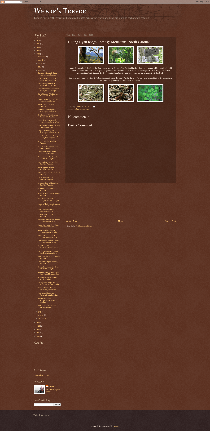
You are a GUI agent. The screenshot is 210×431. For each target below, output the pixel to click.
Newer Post (72, 221)
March (41, 60)
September (42, 318)
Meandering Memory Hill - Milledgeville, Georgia (48, 84)
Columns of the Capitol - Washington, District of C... (48, 110)
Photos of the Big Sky (41, 375)
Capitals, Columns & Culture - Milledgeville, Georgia (48, 74)
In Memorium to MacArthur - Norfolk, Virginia (49, 184)
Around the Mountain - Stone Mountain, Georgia (48, 268)
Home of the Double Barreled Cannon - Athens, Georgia (49, 205)
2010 (38, 44)
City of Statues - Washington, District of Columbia (48, 95)
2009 (38, 40)
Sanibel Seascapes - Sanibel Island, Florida (48, 147)
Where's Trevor (60, 10)
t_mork (51, 386)
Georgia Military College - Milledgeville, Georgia (47, 79)
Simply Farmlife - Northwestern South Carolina (46, 300)
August (41, 315)
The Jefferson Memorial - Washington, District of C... (48, 121)
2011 (38, 47)
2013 (38, 54)
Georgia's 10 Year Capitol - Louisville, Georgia (47, 152)
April (40, 63)
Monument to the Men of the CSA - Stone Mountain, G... (48, 273)
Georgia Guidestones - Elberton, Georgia (46, 210)
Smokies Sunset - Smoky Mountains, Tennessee (47, 289)
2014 (38, 323)
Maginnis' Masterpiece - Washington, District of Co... (49, 131)
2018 (38, 336)
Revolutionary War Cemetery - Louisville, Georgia (49, 158)
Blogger (117, 426)
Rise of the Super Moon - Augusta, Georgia (47, 306)
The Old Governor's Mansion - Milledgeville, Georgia (49, 90)
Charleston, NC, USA (82, 109)
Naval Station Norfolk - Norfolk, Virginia (46, 168)
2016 (38, 329)
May (40, 67)
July (40, 312)
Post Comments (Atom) (84, 226)
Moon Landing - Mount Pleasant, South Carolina (47, 231)
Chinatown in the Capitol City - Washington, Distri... (49, 100)
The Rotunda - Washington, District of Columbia (48, 116)
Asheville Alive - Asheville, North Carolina (47, 278)
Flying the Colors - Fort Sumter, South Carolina (47, 236)
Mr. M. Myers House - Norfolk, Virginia (46, 179)
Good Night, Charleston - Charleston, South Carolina (48, 247)
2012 (38, 51)
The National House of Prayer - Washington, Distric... (49, 126)
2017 (38, 333)
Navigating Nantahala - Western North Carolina (47, 294)
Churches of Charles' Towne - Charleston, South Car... (48, 241)
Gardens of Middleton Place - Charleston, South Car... (48, 252)
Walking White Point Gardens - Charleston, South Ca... (49, 220)
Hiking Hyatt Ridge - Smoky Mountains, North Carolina (49, 283)
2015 (38, 326)
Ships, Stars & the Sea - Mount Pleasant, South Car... (48, 226)
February (42, 57)
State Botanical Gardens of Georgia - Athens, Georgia (48, 200)
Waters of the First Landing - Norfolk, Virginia (48, 163)
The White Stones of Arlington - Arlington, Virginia (49, 137)
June (40, 70)
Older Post (170, 221)
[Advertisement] (62, 26)
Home (121, 221)
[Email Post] (94, 106)
